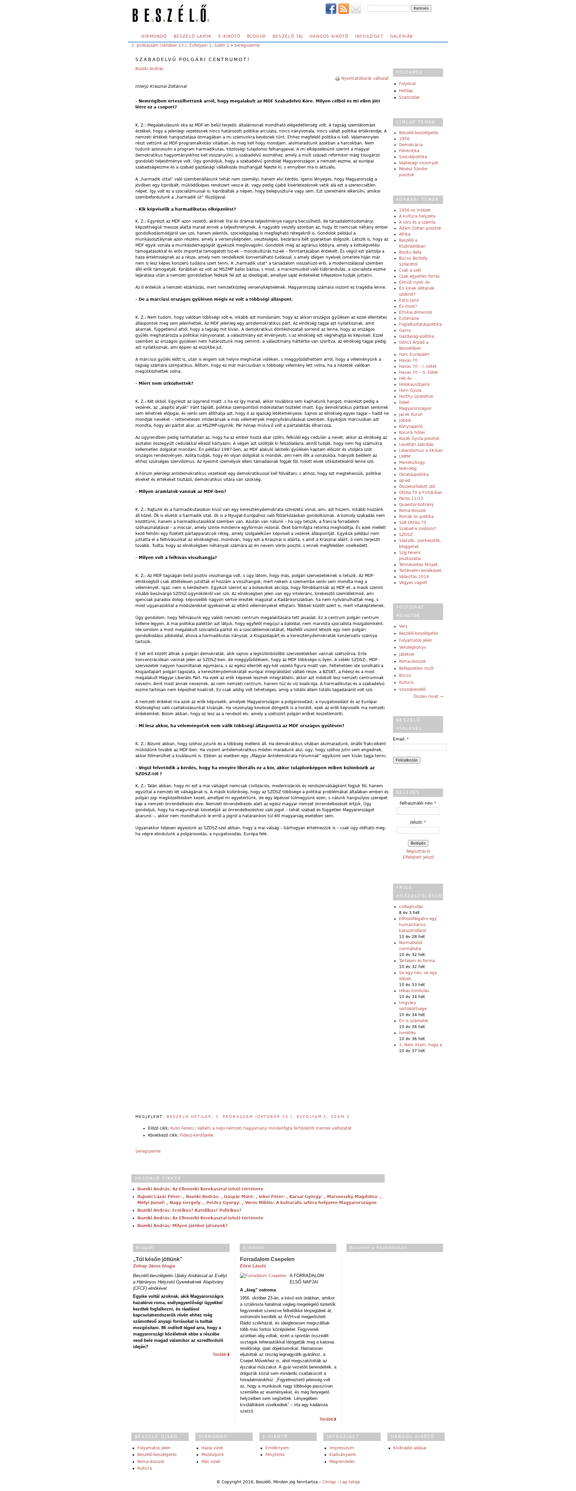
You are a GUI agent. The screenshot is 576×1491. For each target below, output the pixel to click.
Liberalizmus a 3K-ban (421, 450)
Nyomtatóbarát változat (365, 78)
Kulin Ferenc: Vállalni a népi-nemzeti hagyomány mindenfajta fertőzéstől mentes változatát (261, 1128)
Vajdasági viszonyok (418, 163)
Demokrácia (411, 144)
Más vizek (210, 1461)
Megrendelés (342, 1461)
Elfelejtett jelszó (418, 857)
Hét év (405, 378)
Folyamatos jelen (415, 640)
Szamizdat (409, 97)
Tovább (219, 1354)
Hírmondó (154, 36)
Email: (401, 739)
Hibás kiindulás (414, 990)
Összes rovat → (428, 696)
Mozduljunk (212, 1454)
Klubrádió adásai (409, 1448)
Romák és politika (416, 516)
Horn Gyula (410, 390)
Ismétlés (407, 1032)
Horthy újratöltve (416, 396)
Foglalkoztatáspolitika (420, 324)
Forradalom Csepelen (267, 1259)
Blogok (256, 36)
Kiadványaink (342, 1454)
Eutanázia (409, 318)
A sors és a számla (417, 222)
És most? (408, 306)
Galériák (401, 36)
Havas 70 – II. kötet (418, 372)
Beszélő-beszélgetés (418, 132)
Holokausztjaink (414, 384)
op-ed (404, 480)
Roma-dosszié (412, 510)
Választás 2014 (414, 576)
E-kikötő (229, 36)
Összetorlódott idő (417, 486)
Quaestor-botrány (416, 504)
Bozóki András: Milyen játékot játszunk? (182, 1225)
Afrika (404, 234)
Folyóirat (407, 83)
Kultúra (406, 682)
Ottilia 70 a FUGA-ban (420, 492)
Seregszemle (247, 45)
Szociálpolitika (413, 157)
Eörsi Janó (409, 300)
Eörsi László (253, 1265)
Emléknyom (277, 1448)
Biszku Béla (410, 252)
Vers (403, 626)
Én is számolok (413, 1020)
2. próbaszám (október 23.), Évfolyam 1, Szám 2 (180, 45)
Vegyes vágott (413, 582)
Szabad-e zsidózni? (417, 528)
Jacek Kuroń (411, 414)
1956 (404, 138)
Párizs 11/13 (411, 498)
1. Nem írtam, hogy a (420, 1044)
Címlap (329, 1482)
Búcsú (405, 675)
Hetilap (406, 90)
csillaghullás (411, 906)
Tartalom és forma (417, 960)
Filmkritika (409, 150)
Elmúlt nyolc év (414, 282)
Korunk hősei (412, 432)
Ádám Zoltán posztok (420, 228)
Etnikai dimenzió (415, 312)
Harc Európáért (414, 354)
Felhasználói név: (418, 803)
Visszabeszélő (412, 689)
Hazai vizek (212, 1448)
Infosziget (369, 36)
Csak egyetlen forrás (419, 276)
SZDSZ (406, 534)
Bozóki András (149, 68)
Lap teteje (350, 1482)
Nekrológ (408, 468)
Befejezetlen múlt (416, 668)
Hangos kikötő (329, 36)
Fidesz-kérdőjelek (197, 1135)
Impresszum (341, 1448)
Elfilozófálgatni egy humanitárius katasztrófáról (418, 924)
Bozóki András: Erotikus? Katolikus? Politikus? (189, 1210)
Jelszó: (418, 822)
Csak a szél (410, 270)
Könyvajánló (411, 426)
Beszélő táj (288, 36)
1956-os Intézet (415, 210)
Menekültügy (412, 462)
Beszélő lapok (193, 36)
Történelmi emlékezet (420, 570)
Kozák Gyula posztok (419, 438)
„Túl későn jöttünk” (157, 1259)
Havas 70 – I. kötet (418, 366)
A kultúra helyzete (417, 216)
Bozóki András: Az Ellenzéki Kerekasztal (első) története (200, 1189)
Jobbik (405, 420)
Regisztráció (418, 851)
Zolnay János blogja (154, 1265)
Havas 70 (408, 360)
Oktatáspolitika (414, 474)
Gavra (405, 330)
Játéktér (407, 654)
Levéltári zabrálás (416, 444)
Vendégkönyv (412, 647)
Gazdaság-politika (416, 336)
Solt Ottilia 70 (412, 522)
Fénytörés (275, 1454)
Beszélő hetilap (189, 1117)
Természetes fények (418, 564)
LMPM (404, 456)
